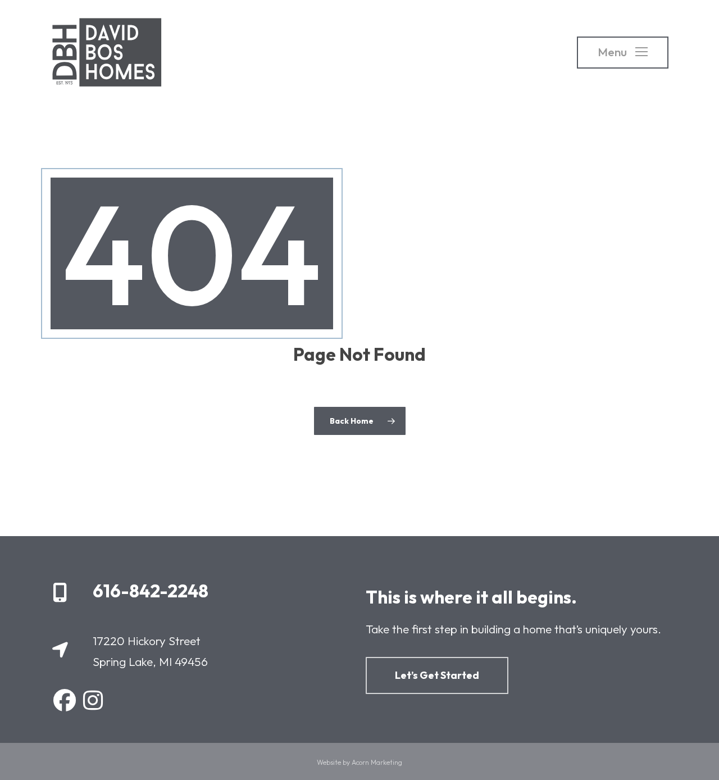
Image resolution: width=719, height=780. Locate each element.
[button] (622, 53)
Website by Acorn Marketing (359, 762)
